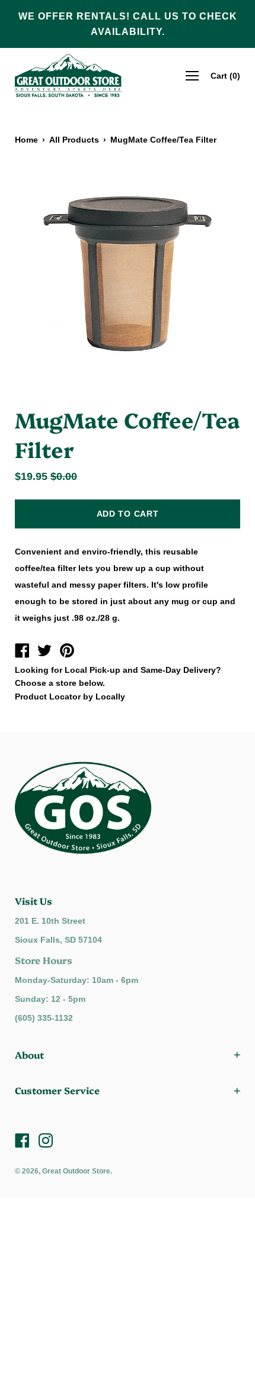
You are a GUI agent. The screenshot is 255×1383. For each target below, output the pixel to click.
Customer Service (57, 1090)
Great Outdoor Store (76, 1171)
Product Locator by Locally (70, 696)
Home (26, 139)
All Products (74, 139)
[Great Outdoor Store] (22, 652)
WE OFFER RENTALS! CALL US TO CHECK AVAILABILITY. (127, 24)
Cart (225, 75)
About (29, 1054)
